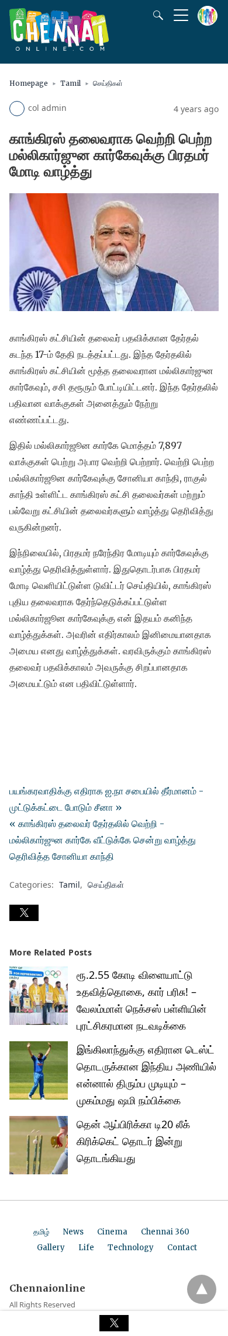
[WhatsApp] (56, 716)
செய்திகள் (108, 83)
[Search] (155, 15)
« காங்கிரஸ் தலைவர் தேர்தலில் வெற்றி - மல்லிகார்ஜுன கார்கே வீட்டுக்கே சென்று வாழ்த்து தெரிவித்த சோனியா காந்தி (102, 840)
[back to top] (201, 1289)
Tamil (70, 83)
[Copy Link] (74, 716)
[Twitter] (37, 716)
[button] (24, 913)
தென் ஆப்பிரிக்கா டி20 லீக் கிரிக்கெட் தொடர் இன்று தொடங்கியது (133, 1141)
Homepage (28, 83)
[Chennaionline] (59, 47)
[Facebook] (18, 716)
